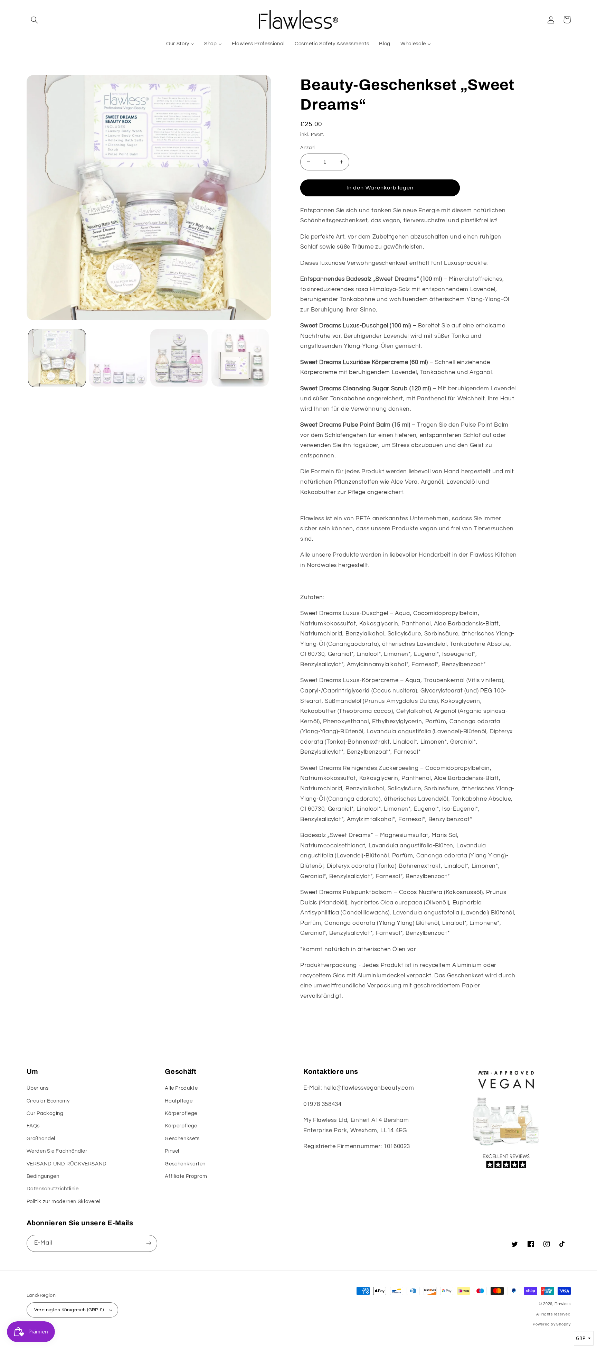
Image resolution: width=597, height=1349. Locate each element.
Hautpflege (178, 1101)
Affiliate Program (186, 1176)
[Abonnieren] (149, 1243)
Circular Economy (48, 1101)
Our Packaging (45, 1113)
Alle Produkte (181, 1088)
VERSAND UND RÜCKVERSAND (67, 1163)
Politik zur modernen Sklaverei (64, 1201)
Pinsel (172, 1151)
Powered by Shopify (551, 1324)
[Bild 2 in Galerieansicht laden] (117, 358)
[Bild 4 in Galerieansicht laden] (240, 358)
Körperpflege (181, 1113)
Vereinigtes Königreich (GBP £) (69, 1310)
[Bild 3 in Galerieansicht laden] (179, 358)
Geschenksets (182, 1138)
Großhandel (41, 1138)
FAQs (33, 1125)
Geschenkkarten (185, 1163)
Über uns (38, 1088)
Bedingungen (43, 1176)
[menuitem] (180, 44)
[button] (34, 20)
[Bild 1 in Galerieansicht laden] (57, 358)
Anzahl (308, 147)
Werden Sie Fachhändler (57, 1151)
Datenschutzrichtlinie (53, 1188)
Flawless (563, 1304)
